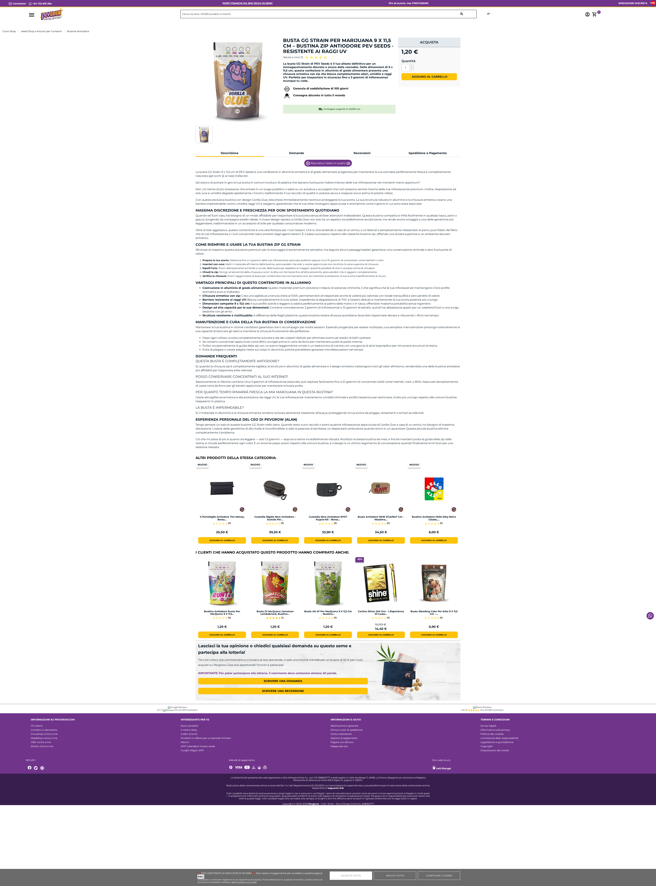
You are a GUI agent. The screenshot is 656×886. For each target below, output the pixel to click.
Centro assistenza (341, 734)
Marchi (185, 742)
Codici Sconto (189, 734)
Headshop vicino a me (44, 738)
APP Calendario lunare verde (198, 746)
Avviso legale (488, 725)
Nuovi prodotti (189, 725)
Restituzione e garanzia (344, 725)
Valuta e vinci (293, 57)
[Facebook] (29, 768)
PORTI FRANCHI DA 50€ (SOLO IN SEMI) (247, 3)
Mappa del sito (339, 746)
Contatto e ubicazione (44, 729)
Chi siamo (37, 725)
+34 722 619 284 (42, 3)
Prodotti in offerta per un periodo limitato (206, 738)
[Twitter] (36, 768)
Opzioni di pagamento (344, 738)
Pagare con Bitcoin (342, 742)
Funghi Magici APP (192, 750)
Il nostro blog (189, 729)
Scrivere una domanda (283, 681)
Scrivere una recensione (283, 691)
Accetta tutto (351, 875)
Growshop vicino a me (44, 734)
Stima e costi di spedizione (347, 729)
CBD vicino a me (41, 742)
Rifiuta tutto (395, 875)
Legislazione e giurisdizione (497, 742)
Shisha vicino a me (42, 746)
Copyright (487, 746)
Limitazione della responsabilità (499, 738)
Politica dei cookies (492, 734)
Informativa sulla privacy (495, 729)
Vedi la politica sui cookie (244, 882)
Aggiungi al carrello (429, 76)
